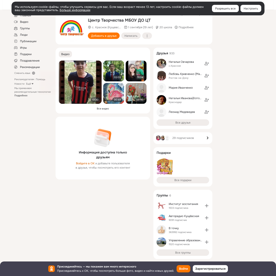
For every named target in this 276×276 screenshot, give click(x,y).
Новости (19, 83)
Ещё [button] (28, 83)
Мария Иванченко (181, 87)
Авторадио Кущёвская (184, 216)
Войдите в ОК (85, 163)
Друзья (162, 53)
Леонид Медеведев (182, 112)
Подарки (164, 153)
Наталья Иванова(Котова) (186, 98)
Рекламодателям (24, 79)
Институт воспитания (183, 204)
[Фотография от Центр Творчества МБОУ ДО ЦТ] (72, 28)
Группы (162, 195)
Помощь (40, 79)
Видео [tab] (65, 54)
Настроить (251, 8)
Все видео (103, 108)
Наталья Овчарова (181, 62)
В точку (174, 228)
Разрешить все (225, 8)
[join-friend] (206, 63)
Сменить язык (22, 73)
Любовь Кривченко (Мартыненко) (191, 74)
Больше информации (75, 10)
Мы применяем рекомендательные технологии (32, 92)
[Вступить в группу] (206, 205)
